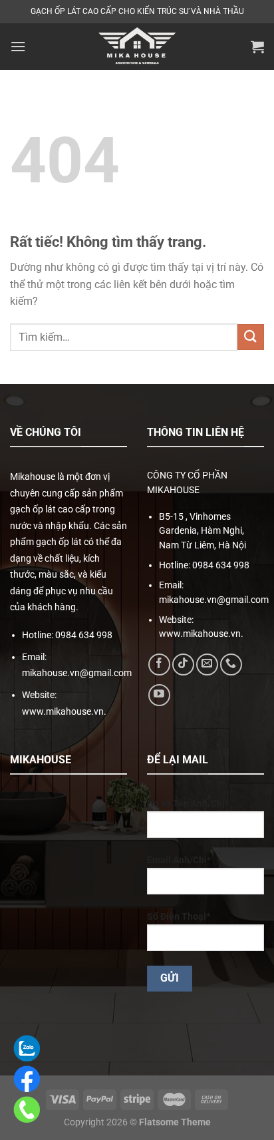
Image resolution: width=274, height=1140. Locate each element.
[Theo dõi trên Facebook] (159, 664)
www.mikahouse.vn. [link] (64, 711)
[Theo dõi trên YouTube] (159, 695)
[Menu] (18, 46)
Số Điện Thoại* (178, 916)
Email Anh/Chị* (179, 860)
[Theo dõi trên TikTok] (183, 664)
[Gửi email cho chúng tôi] (207, 664)
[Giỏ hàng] (257, 46)
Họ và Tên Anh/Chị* (188, 803)
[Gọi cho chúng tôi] (231, 664)
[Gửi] (250, 337)
